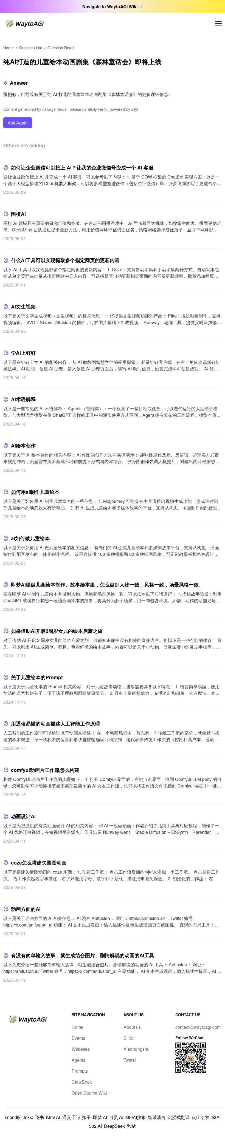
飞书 (39, 1117)
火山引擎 (200, 1117)
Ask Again (18, 123)
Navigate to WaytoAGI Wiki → (112, 6)
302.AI (95, 1126)
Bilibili (129, 1038)
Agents (78, 1060)
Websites (81, 1049)
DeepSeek (114, 1126)
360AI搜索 (135, 1117)
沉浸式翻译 (179, 1117)
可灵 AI (116, 1117)
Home (8, 47)
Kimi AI (53, 1117)
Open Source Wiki (89, 1093)
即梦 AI (100, 1117)
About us (132, 1027)
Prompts (80, 1071)
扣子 (86, 1117)
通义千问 (71, 1117)
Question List (30, 47)
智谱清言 (156, 1117)
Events (78, 1038)
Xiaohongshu (136, 1049)
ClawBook (82, 1082)
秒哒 (131, 1126)
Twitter (129, 1060)
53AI (216, 1117)
